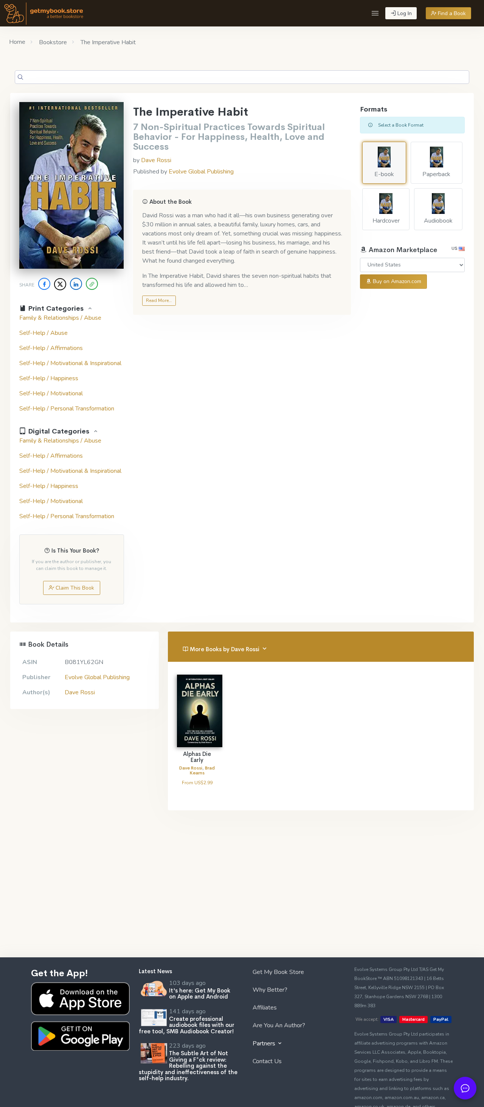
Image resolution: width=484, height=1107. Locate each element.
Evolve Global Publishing (201, 171)
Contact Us (267, 1061)
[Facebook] (44, 284)
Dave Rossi (156, 160)
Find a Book (451, 13)
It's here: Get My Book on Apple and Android (199, 993)
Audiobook (438, 221)
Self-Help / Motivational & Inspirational (70, 363)
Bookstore (52, 42)
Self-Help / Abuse (43, 333)
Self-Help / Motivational (51, 393)
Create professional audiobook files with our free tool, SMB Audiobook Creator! (186, 1025)
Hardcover (386, 221)
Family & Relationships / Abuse (60, 318)
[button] (375, 13)
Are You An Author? (279, 1025)
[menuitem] (296, 973)
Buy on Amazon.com (396, 281)
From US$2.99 (197, 783)
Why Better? (270, 990)
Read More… (159, 300)
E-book (384, 174)
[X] (60, 284)
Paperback (436, 174)
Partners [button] (265, 1043)
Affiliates (265, 1007)
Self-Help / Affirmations (51, 348)
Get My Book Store (278, 972)
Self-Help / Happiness (48, 378)
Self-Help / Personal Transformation (66, 408)
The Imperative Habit (107, 42)
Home (17, 42)
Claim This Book (74, 587)
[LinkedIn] (76, 284)
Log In (404, 13)
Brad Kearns (202, 770)
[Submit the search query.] (20, 77)
